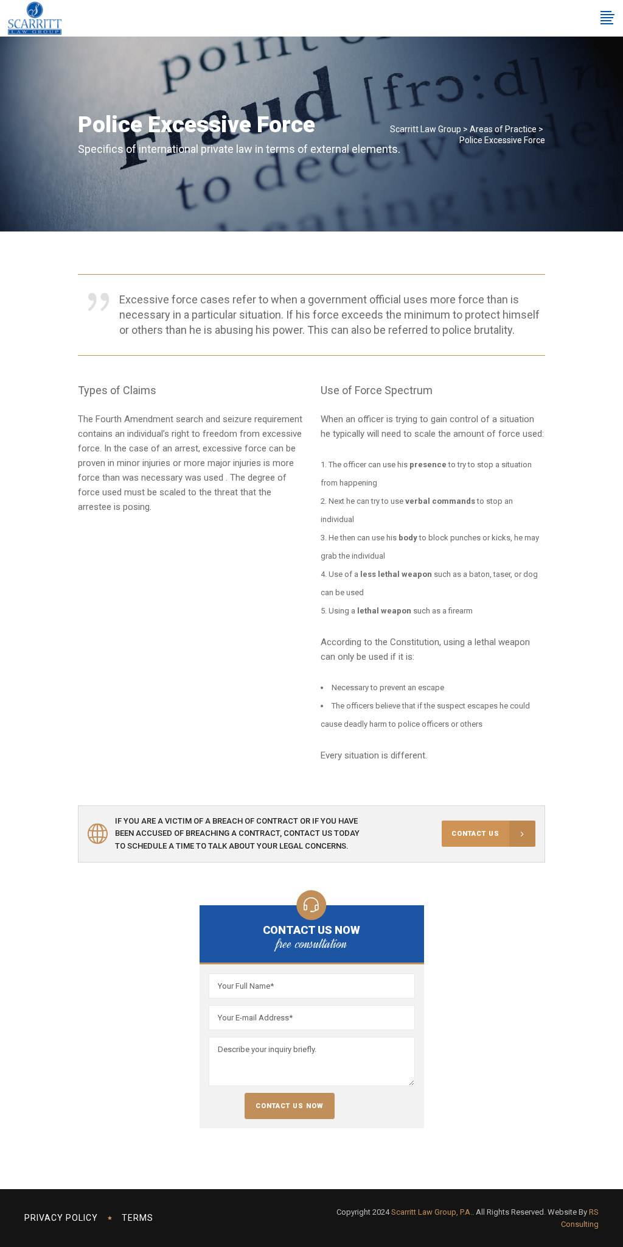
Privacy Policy (61, 1218)
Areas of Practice (503, 129)
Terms (137, 1218)
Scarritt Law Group (425, 129)
